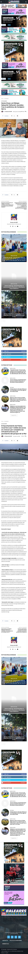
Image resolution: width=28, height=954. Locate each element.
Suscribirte (23, 359)
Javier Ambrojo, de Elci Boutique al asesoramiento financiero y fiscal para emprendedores (14, 287)
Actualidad (6, 98)
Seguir (24, 354)
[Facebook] (10, 226)
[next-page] (4, 321)
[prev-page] (2, 321)
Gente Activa (14, 255)
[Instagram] (12, 226)
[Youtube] (17, 226)
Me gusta (24, 351)
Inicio (2, 98)
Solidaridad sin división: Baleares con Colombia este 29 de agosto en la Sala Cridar (14, 315)
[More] (17, 116)
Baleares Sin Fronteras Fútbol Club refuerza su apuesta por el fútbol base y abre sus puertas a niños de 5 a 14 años (18, 399)
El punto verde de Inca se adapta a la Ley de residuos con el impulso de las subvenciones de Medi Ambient (7, 204)
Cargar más (13, 415)
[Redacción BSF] (2, 111)
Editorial (14, 312)
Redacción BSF (8, 111)
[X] (15, 226)
